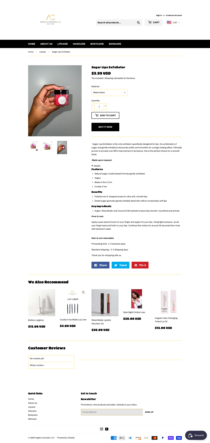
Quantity (95, 100)
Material (95, 86)
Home (31, 44)
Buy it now (105, 127)
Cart (156, 22)
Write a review (36, 365)
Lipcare (62, 44)
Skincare (115, 44)
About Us (46, 44)
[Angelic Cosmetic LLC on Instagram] (101, 429)
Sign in (159, 15)
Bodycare (97, 44)
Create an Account (174, 15)
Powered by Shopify (66, 438)
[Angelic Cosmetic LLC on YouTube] (106, 429)
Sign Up (149, 412)
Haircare (79, 44)
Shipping (109, 78)
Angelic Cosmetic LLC (44, 438)
